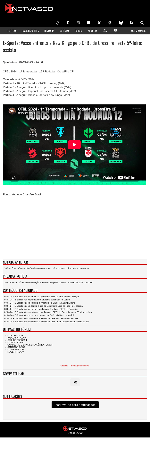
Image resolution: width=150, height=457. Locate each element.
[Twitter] (99, 23)
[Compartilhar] (75, 382)
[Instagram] (78, 23)
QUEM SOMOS (138, 31)
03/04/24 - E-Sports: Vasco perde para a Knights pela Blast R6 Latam (37, 299)
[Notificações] (58, 23)
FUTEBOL (12, 31)
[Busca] (142, 23)
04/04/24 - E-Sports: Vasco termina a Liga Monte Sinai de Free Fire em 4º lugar (41, 296)
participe (64, 365)
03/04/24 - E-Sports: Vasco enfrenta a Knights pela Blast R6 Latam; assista (39, 303)
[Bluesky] (121, 23)
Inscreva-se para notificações (75, 405)
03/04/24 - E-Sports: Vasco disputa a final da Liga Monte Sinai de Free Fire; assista (43, 306)
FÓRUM (78, 31)
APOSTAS (92, 31)
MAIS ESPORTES (30, 31)
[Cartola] (68, 23)
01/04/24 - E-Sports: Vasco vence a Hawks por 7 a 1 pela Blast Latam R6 (39, 315)
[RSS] (131, 23)
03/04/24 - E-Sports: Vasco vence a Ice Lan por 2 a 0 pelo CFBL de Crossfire (41, 309)
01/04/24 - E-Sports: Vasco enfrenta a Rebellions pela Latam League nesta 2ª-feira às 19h (46, 321)
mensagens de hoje (80, 365)
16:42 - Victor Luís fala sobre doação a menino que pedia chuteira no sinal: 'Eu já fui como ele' (48, 282)
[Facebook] (88, 23)
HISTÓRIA (49, 31)
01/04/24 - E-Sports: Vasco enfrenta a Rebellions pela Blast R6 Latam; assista (41, 318)
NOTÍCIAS (64, 31)
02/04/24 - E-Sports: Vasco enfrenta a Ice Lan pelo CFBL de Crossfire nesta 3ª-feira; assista (48, 312)
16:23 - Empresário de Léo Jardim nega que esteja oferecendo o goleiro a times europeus (46, 268)
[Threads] (110, 23)
